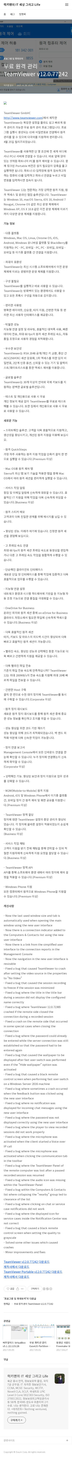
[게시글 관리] (22, 1289)
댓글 (6, 1359)
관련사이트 (9, 1440)
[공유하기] (17, 1289)
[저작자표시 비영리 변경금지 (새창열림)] (47, 1288)
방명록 (22, 14)
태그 (12, 14)
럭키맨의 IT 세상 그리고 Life (22, 5)
